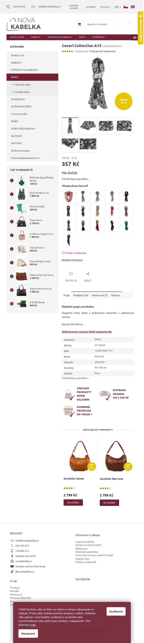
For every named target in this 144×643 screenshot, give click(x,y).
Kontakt (14, 590)
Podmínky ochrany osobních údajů (94, 555)
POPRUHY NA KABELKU (24, 69)
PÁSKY (14, 121)
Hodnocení (16, 594)
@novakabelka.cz (24, 571)
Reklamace (82, 548)
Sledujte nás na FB (25, 555)
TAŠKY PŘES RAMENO (23, 128)
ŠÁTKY (14, 77)
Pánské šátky (22, 91)
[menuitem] (17, 37)
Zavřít (69, 269)
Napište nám (82, 558)
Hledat (129, 23)
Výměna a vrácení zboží (88, 544)
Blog (12, 601)
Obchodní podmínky (87, 551)
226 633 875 (22, 545)
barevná (99, 356)
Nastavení (28, 633)
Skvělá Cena (17, 55)
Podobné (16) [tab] (80, 295)
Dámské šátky (22, 84)
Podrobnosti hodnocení (103, 51)
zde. (33, 624)
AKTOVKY (16, 143)
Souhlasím (116, 611)
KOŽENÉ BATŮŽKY (21, 106)
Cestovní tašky (19, 113)
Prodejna (15, 587)
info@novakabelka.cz (27, 540)
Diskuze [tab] (115, 295)
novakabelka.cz (23, 561)
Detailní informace (72, 259)
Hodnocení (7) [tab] (100, 295)
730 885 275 (22, 550)
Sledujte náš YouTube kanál (30, 566)
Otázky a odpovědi (86, 561)
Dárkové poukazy (20, 150)
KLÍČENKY (16, 135)
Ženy (97, 373)
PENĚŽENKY (18, 99)
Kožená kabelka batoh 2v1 (25, 157)
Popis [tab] (67, 295)
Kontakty (91, 6)
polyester (100, 361)
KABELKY (16, 62)
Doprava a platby (73, 6)
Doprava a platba (85, 541)
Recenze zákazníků (20, 597)
